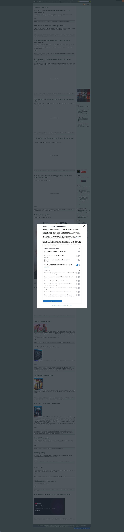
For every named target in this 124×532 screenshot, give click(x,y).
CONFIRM (52, 301)
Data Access (62, 305)
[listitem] (62, 248)
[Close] (84, 226)
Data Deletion (54, 305)
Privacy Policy (69, 305)
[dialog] (62, 266)
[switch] (78, 251)
